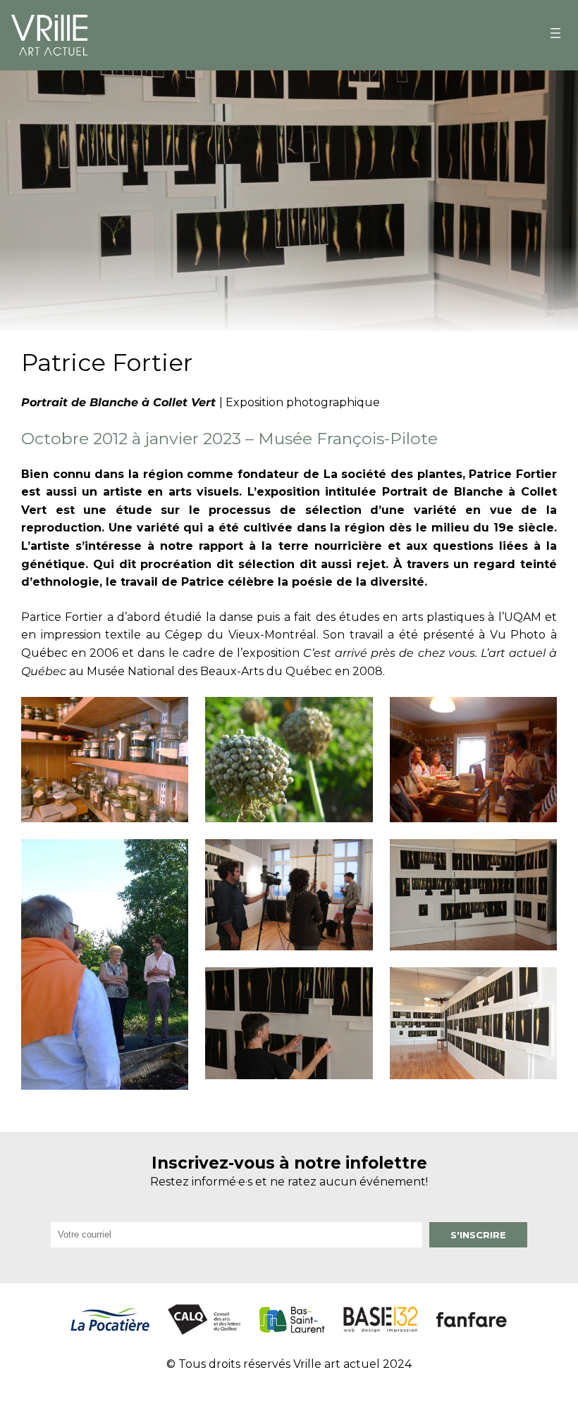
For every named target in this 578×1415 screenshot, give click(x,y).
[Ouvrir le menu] (555, 33)
